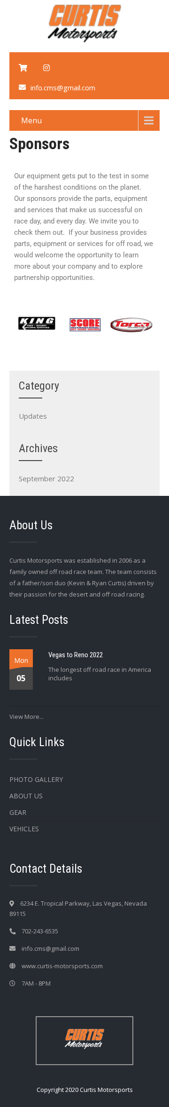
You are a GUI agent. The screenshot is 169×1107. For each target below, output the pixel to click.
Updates (33, 416)
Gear (17, 812)
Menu (31, 120)
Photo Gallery (36, 779)
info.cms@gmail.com (63, 87)
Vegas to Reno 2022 (75, 655)
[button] (25, 327)
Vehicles (24, 828)
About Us (26, 795)
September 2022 (46, 478)
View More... (26, 716)
